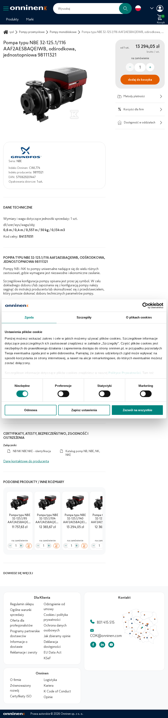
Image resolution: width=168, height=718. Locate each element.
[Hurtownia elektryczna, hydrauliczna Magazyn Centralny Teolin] (151, 636)
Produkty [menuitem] (12, 19)
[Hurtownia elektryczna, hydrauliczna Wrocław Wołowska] (137, 641)
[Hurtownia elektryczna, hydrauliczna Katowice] (148, 649)
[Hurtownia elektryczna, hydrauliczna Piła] (135, 624)
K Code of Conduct (57, 691)
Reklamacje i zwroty (23, 652)
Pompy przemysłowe (31, 32)
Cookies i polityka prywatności (56, 617)
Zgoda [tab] (29, 317)
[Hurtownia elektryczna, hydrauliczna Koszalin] (132, 614)
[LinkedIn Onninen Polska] (102, 645)
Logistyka (50, 680)
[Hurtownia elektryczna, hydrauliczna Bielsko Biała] (148, 652)
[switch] (63, 394)
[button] (125, 8)
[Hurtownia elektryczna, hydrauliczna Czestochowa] (150, 644)
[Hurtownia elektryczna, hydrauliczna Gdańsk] (146, 613)
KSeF (47, 658)
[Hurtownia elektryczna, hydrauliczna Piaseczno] (158, 633)
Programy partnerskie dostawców (25, 633)
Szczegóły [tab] (84, 317)
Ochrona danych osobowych (55, 627)
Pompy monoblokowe (63, 32)
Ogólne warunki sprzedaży (20, 612)
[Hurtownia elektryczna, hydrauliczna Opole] (142, 646)
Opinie (48, 697)
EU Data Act (52, 652)
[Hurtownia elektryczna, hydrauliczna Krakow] (154, 650)
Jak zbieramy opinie (57, 636)
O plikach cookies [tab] (139, 317)
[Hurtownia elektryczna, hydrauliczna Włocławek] (148, 628)
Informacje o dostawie (18, 644)
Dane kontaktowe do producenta (26, 461)
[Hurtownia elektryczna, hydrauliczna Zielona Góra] (128, 635)
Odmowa (30, 410)
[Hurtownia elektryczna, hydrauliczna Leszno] (137, 636)
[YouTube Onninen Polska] (111, 645)
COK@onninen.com (106, 635)
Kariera (48, 686)
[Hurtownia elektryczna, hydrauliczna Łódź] (150, 637)
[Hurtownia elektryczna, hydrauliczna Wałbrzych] (134, 644)
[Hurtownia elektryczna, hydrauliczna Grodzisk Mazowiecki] (157, 633)
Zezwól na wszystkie (137, 410)
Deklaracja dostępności (52, 644)
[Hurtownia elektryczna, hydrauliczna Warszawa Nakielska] (158, 630)
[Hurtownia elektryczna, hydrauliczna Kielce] (157, 643)
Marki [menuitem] (30, 19)
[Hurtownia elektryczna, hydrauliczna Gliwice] (146, 648)
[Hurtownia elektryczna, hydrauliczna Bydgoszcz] (143, 624)
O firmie (15, 680)
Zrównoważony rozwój (20, 688)
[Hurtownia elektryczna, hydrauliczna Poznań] (136, 630)
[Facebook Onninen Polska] (93, 645)
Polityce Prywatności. (125, 372)
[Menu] (6, 8)
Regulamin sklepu (22, 604)
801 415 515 (106, 622)
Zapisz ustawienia (84, 410)
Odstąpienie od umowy (54, 606)
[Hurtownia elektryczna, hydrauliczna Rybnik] (145, 650)
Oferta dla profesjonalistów (21, 623)
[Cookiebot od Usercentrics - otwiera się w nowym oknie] (145, 306)
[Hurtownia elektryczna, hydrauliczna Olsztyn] (154, 617)
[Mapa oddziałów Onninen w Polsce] (140, 643)
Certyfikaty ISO (21, 696)
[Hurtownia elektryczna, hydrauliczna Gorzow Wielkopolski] (127, 628)
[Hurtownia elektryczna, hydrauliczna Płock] (152, 630)
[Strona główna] (6, 32)
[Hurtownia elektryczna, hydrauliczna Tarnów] (158, 651)
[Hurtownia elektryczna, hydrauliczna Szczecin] (125, 621)
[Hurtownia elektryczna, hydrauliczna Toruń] (145, 625)
